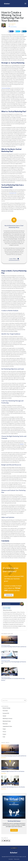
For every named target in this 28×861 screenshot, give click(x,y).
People (4, 729)
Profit (4, 736)
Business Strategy (6, 708)
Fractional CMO (6, 713)
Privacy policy (16, 859)
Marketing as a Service (7, 718)
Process (4, 731)
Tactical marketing (5, 88)
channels (22, 444)
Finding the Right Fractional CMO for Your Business (14, 767)
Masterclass (5, 723)
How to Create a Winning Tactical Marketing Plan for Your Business (12, 16)
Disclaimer (11, 859)
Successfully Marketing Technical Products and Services (13, 646)
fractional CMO (12, 193)
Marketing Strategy (5, 645)
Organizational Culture (7, 726)
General (4, 715)
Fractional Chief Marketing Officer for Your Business (14, 783)
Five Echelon (5, 710)
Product (4, 734)
